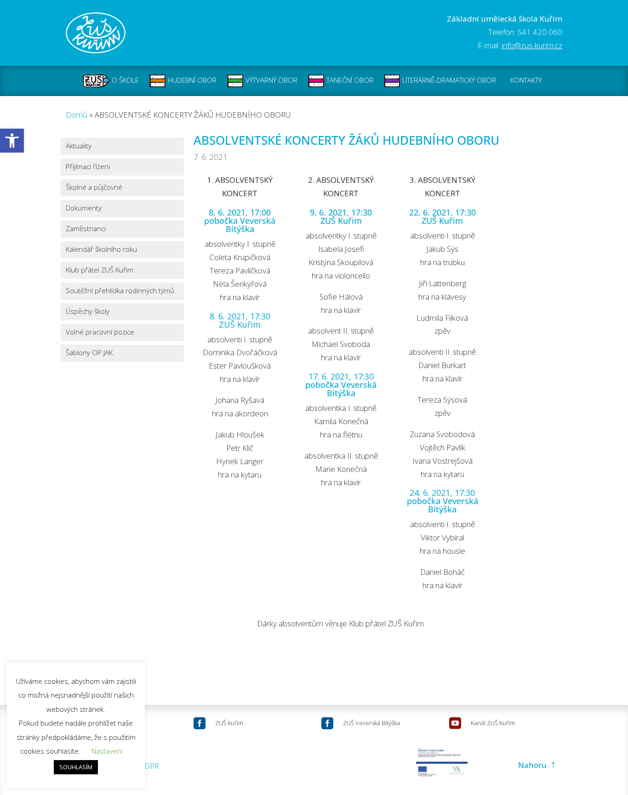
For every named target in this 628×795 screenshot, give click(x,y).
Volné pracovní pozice (100, 332)
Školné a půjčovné (94, 188)
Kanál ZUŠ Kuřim (493, 723)
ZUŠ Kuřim (229, 723)
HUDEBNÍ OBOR (191, 80)
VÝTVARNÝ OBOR (270, 80)
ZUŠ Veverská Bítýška (371, 723)
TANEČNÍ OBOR (349, 80)
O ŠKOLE (124, 80)
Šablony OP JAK (89, 353)
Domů (76, 114)
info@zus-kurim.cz (532, 45)
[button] (12, 141)
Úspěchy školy (87, 312)
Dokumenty (84, 208)
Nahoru (532, 765)
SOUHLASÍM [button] (75, 767)
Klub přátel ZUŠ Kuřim (99, 270)
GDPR (149, 766)
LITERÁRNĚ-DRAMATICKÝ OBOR (448, 80)
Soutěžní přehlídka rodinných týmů (120, 291)
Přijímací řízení (88, 167)
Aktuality (78, 146)
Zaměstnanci (86, 229)
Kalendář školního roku (101, 250)
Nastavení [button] (106, 750)
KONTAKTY (525, 80)
